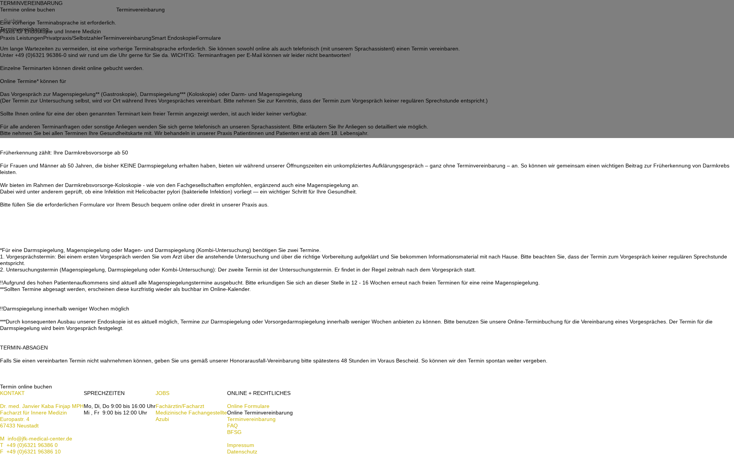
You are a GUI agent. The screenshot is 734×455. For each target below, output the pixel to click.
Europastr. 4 (14, 419)
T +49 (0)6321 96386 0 (29, 445)
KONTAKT (12, 393)
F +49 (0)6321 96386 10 (30, 451)
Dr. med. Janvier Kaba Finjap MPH (42, 406)
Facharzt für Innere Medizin (33, 413)
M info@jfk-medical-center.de (36, 438)
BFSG (234, 432)
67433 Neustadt (19, 425)
